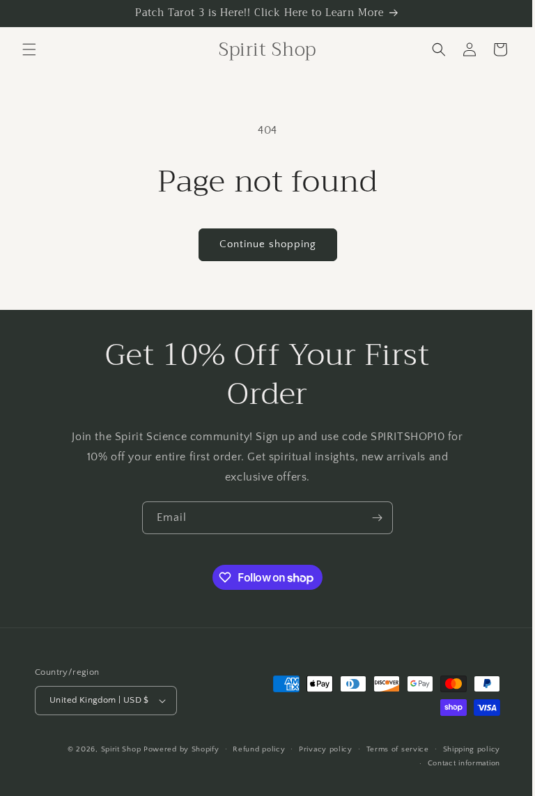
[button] (29, 49)
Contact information (453, 763)
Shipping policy (461, 749)
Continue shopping (262, 244)
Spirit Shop (111, 749)
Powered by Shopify (171, 749)
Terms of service (387, 749)
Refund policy (248, 749)
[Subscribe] (372, 517)
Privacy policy (315, 749)
